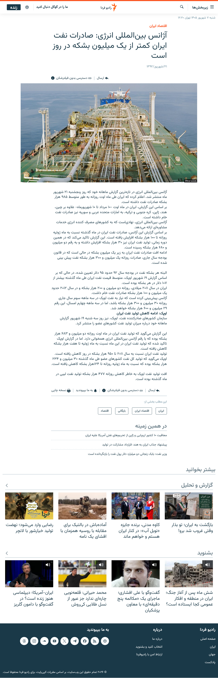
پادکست (210, 663)
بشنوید (205, 553)
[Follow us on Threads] (24, 641)
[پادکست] (27, 7)
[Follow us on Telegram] (74, 641)
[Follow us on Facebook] (85, 641)
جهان (212, 655)
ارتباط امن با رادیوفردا (149, 655)
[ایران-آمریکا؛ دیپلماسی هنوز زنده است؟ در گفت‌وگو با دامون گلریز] (29, 573)
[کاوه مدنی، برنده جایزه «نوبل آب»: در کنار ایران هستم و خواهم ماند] (136, 505)
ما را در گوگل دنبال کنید (52, 7)
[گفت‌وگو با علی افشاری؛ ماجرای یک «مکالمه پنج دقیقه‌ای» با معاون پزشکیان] (136, 573)
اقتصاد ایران (158, 26)
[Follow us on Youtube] (54, 641)
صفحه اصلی (207, 639)
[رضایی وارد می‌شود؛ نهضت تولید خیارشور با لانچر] (29, 505)
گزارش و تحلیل (197, 485)
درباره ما (157, 639)
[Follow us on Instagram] (34, 641)
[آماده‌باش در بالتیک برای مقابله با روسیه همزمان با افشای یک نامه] (82, 505)
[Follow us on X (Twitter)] (64, 641)
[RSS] (95, 641)
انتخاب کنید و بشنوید (149, 647)
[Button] (102, 78)
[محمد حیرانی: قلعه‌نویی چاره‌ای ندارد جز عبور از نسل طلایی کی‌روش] (82, 573)
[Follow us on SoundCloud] (44, 641)
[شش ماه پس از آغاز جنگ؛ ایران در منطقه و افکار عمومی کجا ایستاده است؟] (189, 573)
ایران (212, 647)
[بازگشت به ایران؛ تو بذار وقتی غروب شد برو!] (189, 505)
